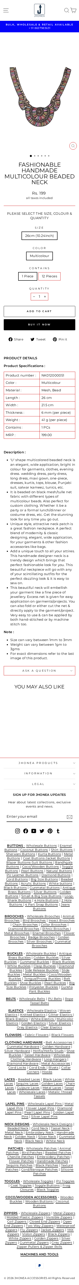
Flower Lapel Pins (40, 1108)
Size (39, 227)
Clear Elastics (51, 1027)
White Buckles (19, 966)
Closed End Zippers (44, 1221)
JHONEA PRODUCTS (38, 763)
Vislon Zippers (33, 1234)
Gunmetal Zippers (34, 1242)
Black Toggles (48, 1189)
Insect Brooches (62, 920)
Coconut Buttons (34, 850)
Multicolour (39, 256)
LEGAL (38, 784)
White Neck (55, 1141)
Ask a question (39, 670)
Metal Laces (52, 1088)
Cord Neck (39, 1128)
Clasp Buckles (45, 966)
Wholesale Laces (32, 1092)
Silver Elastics (60, 1023)
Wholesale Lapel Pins (45, 1103)
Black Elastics (17, 1019)
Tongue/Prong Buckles (42, 978)
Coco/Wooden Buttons (40, 866)
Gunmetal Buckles (34, 962)
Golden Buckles (46, 957)
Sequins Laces (27, 1083)
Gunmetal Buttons (45, 887)
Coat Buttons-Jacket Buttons (46, 858)
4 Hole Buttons (46, 900)
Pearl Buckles (55, 983)
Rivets (53, 1067)
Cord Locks (17, 1067)
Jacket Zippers (52, 1230)
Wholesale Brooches (43, 916)
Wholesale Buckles (41, 953)
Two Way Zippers (40, 1225)
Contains (39, 268)
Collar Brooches (54, 924)
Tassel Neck (60, 1128)
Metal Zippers (64, 1213)
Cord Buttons (17, 879)
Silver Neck (47, 1136)
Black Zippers (59, 1234)
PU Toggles (65, 1181)
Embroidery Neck (40, 1132)
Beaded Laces (29, 1079)
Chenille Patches (20, 1157)
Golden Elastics (33, 1023)
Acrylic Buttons (33, 883)
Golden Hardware (56, 1046)
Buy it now (39, 324)
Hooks (47, 1072)
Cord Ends (38, 1067)
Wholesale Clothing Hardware (40, 1057)
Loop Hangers (55, 1059)
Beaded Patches (58, 1152)
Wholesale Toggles (38, 1181)
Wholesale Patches (41, 1148)
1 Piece (28, 276)
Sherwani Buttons (20, 854)
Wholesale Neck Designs (52, 1124)
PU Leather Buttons (23, 875)
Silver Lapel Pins (44, 1116)
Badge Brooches (41, 937)
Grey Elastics (27, 1027)
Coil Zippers (17, 1221)
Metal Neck (14, 1132)
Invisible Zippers (59, 1217)
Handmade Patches (52, 1161)
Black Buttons (15, 887)
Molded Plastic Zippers (25, 1217)
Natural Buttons (59, 871)
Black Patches (47, 1165)
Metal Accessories (55, 1063)
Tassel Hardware (37, 1055)
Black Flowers (62, 1035)
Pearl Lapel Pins (37, 1112)
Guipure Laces (28, 1088)
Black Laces (52, 1079)
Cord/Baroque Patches (39, 1169)
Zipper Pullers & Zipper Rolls (39, 1246)
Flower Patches (21, 1161)
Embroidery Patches (53, 1157)
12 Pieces (49, 276)
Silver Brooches (40, 941)
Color (40, 248)
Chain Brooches (25, 924)
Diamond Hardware (22, 1063)
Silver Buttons (45, 892)
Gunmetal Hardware (23, 1046)
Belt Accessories (59, 1042)
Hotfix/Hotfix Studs (48, 1051)
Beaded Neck (18, 1128)
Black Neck (34, 1141)
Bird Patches (32, 1152)
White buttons (60, 883)
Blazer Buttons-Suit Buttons (29, 862)
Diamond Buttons (56, 875)
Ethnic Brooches (56, 929)
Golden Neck (25, 1136)
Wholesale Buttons (41, 845)
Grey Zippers (62, 1242)
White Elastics (43, 1019)
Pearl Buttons (32, 871)
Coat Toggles (21, 1185)
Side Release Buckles (42, 970)
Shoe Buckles (30, 983)
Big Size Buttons (44, 879)
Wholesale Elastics (42, 1010)
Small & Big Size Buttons (41, 896)
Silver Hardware (17, 1051)
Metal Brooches (16, 933)
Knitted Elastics (32, 1014)
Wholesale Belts (32, 999)
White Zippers (20, 1238)
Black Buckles (63, 962)
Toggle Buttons (47, 1185)
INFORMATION (38, 773)
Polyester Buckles (43, 987)
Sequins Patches (19, 1165)
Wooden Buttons (39, 1201)
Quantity (39, 288)
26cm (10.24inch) (39, 236)
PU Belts (55, 999)
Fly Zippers (29, 1230)
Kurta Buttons (49, 854)
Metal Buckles (34, 974)
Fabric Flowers (36, 1035)
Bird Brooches (34, 920)
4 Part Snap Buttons (41, 904)
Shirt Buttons (62, 850)
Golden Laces (52, 1083)
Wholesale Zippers (35, 1213)
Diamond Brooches (24, 929)
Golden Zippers (46, 1238)
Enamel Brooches (46, 933)
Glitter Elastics (60, 1014)
